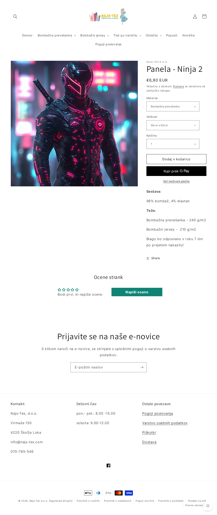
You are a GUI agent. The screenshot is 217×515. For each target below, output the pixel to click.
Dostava (178, 86)
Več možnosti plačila (176, 181)
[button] (15, 16)
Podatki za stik (197, 500)
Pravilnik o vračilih (88, 500)
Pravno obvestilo (195, 505)
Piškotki (149, 432)
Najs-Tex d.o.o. (38, 500)
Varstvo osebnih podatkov (165, 423)
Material (152, 98)
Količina (151, 135)
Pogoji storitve (145, 500)
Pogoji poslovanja (157, 413)
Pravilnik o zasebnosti (117, 500)
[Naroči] (141, 367)
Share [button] (155, 258)
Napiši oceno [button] (136, 292)
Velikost (151, 116)
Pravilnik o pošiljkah (171, 500)
